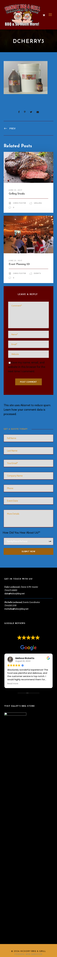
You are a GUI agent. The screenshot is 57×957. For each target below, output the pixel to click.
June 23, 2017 (15, 190)
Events (37, 273)
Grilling (38, 203)
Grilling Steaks (17, 194)
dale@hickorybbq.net (14, 593)
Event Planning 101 (19, 264)
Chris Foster (19, 203)
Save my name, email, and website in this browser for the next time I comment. (26, 367)
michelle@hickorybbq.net (16, 609)
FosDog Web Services (29, 954)
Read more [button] (12, 683)
